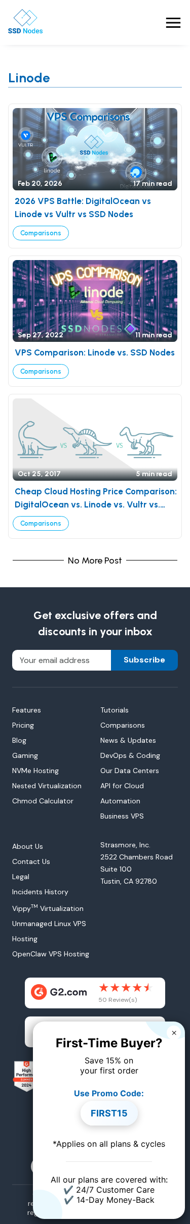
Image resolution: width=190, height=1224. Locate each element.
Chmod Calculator (42, 800)
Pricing (23, 725)
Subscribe (144, 659)
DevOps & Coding (130, 755)
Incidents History (40, 891)
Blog (19, 740)
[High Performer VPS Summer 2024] (26, 1076)
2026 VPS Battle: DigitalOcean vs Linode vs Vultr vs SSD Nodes (83, 207)
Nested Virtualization (47, 785)
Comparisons (40, 233)
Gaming (25, 755)
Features (26, 710)
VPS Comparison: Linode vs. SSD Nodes (95, 352)
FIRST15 (109, 1113)
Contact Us (31, 861)
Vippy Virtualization (48, 908)
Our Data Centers (129, 770)
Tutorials (114, 710)
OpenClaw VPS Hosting (50, 953)
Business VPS (122, 816)
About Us (27, 846)
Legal (20, 876)
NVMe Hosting (35, 770)
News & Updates (128, 740)
